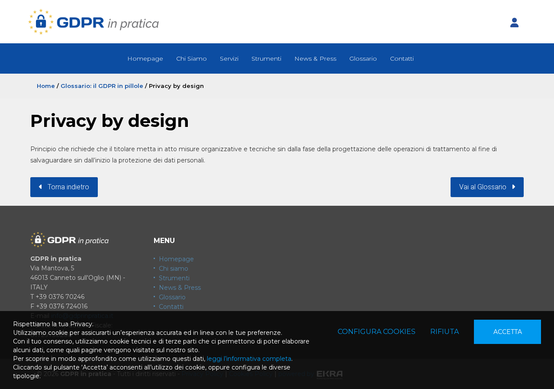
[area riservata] (514, 23)
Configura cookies (377, 331)
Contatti (402, 58)
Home (46, 85)
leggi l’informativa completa (249, 359)
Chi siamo (173, 268)
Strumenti (266, 58)
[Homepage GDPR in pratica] (93, 22)
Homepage (145, 58)
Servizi (229, 58)
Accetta (507, 332)
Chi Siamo (191, 58)
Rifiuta (444, 331)
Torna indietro (65, 187)
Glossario (363, 58)
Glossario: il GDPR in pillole (102, 85)
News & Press (315, 58)
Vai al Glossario (485, 187)
